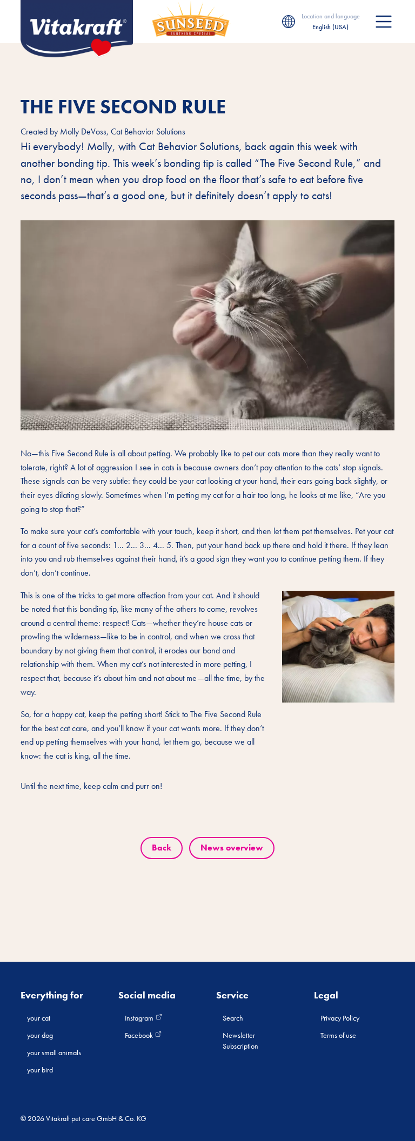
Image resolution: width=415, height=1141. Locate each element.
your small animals (54, 1052)
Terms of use (338, 1035)
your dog (40, 1035)
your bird (40, 1070)
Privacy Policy (339, 1018)
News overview (231, 847)
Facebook (140, 1035)
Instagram (140, 1018)
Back (161, 847)
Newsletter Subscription (240, 1040)
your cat (38, 1018)
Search (233, 1018)
